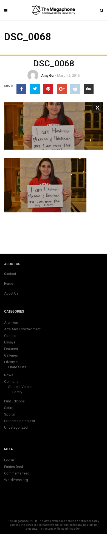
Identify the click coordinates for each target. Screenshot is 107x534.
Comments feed (17, 473)
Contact (10, 274)
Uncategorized (16, 427)
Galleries (11, 355)
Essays (9, 342)
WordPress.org (16, 480)
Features (11, 349)
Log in (9, 460)
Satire (8, 408)
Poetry (17, 392)
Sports (9, 414)
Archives (11, 323)
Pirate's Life (17, 367)
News (8, 375)
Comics (10, 336)
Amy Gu (47, 75)
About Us (11, 293)
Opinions (11, 381)
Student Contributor (19, 421)
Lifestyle (11, 362)
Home (8, 284)
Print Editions (14, 401)
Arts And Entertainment (22, 329)
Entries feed (13, 467)
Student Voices (20, 387)
